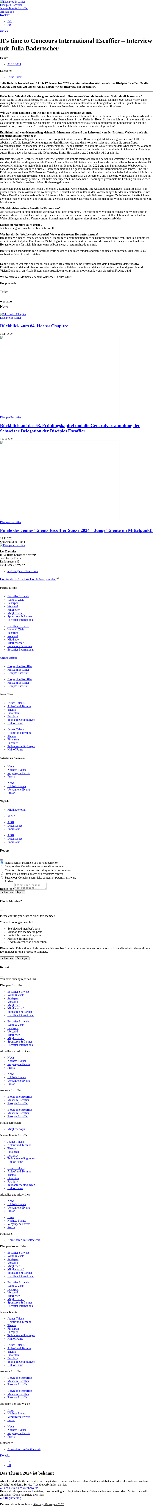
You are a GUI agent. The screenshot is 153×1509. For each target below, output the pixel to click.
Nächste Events (16, 769)
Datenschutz (14, 825)
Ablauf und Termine (19, 706)
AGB (10, 822)
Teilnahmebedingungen (21, 719)
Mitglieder (13, 609)
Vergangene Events (18, 773)
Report (20, 892)
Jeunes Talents (15, 703)
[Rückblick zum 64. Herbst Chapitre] (13, 314)
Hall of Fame (15, 723)
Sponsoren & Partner (19, 616)
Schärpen (12, 603)
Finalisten (13, 713)
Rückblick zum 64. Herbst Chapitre (34, 325)
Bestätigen (22, 958)
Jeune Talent (14, 77)
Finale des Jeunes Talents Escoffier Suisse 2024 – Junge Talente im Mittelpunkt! (76, 530)
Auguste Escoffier (8, 657)
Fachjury (12, 716)
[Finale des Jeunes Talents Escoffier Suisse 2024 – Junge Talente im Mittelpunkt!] (59, 518)
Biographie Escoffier (19, 666)
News (10, 766)
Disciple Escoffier (10, 317)
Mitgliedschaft (15, 613)
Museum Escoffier (18, 669)
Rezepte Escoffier (17, 673)
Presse (11, 776)
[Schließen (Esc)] (1, 860)
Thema (11, 709)
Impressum (13, 829)
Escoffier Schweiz (18, 596)
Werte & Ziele (15, 599)
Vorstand (12, 606)
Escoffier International (20, 619)
